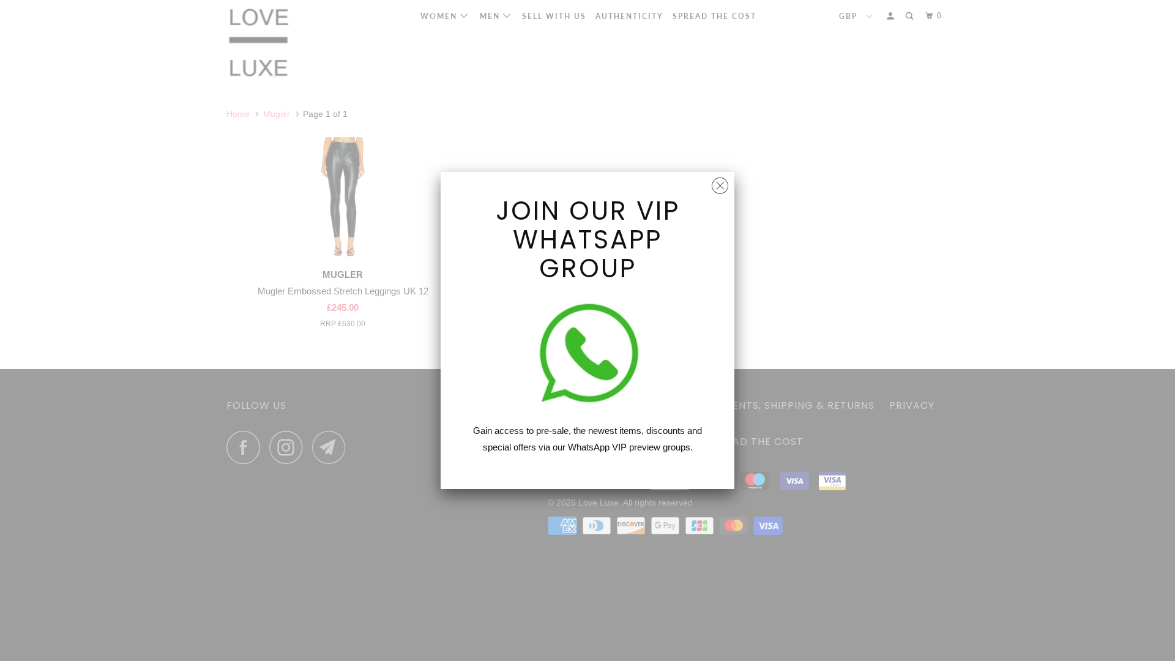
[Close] (720, 182)
